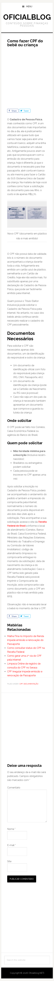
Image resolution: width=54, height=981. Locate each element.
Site (9, 861)
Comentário (13, 787)
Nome (11, 829)
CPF (21, 684)
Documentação (31, 684)
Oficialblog (27, 17)
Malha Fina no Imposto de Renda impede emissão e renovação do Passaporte (25, 640)
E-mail (11, 845)
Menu (29, 6)
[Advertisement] (27, 76)
